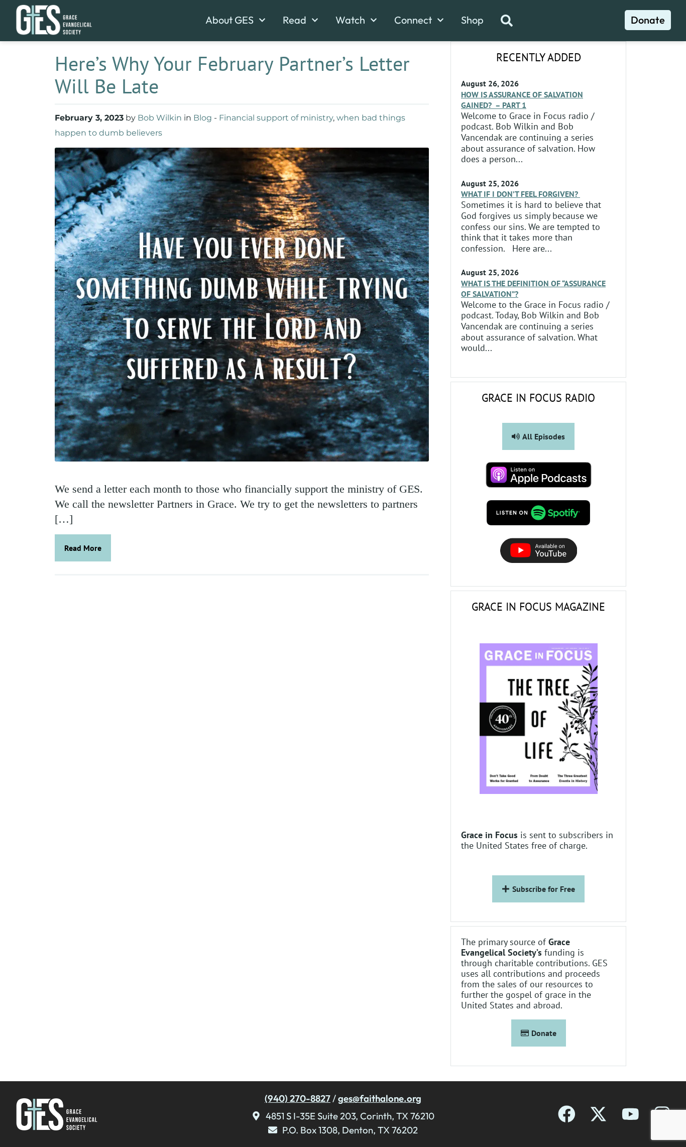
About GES (229, 20)
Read (294, 20)
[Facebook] (567, 1114)
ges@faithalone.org (379, 1098)
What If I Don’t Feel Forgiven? (520, 194)
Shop (472, 20)
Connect (413, 20)
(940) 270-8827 (297, 1098)
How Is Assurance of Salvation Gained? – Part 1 (522, 99)
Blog (202, 118)
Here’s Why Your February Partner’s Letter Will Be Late (232, 74)
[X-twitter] (598, 1114)
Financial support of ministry (276, 118)
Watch (350, 20)
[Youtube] (630, 1114)
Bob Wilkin (160, 118)
